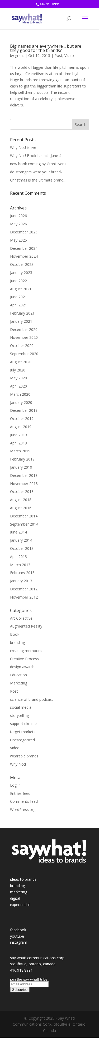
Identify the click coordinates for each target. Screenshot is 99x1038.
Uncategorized (22, 739)
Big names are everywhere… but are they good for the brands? (45, 48)
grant (19, 55)
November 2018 (24, 483)
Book (14, 634)
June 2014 (18, 532)
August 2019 (20, 426)
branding (17, 642)
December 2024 (23, 248)
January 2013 (21, 580)
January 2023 (21, 272)
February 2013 (22, 572)
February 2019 (22, 459)
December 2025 (23, 231)
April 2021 (18, 304)
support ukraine (23, 723)
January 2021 (21, 321)
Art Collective (21, 618)
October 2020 (22, 345)
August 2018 (20, 499)
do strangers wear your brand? (36, 171)
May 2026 (18, 223)
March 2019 (20, 450)
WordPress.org (22, 809)
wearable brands (24, 755)
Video (69, 55)
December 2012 (23, 588)
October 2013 (22, 548)
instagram (18, 942)
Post (58, 55)
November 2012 (24, 597)
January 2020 (21, 402)
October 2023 (22, 264)
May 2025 (18, 240)
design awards (22, 666)
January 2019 (21, 467)
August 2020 (20, 361)
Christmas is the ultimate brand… (38, 180)
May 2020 (18, 377)
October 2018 (22, 491)
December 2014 (23, 515)
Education (18, 674)
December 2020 (23, 329)
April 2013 (18, 556)
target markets (22, 731)
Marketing (18, 683)
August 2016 (20, 507)
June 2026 (18, 215)
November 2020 (24, 337)
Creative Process (24, 658)
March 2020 (20, 394)
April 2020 (18, 386)
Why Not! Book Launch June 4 (35, 155)
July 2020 (17, 370)
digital (15, 898)
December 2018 (23, 475)
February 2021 (22, 313)
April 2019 (18, 442)
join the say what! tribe (29, 979)
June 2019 (18, 434)
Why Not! (18, 764)
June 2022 (18, 280)
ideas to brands (23, 879)
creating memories (26, 650)
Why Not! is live (23, 147)
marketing (18, 891)
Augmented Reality (26, 626)
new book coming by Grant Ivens (38, 163)
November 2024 (24, 256)
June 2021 (18, 296)
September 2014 (24, 524)
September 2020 (24, 353)
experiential (20, 904)
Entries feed (20, 793)
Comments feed (24, 801)
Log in (15, 785)
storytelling (19, 715)
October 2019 (22, 418)
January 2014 (21, 540)
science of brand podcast (31, 699)
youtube (17, 936)
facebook (18, 929)
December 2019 (23, 410)
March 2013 (20, 564)
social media (20, 707)
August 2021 (20, 288)
